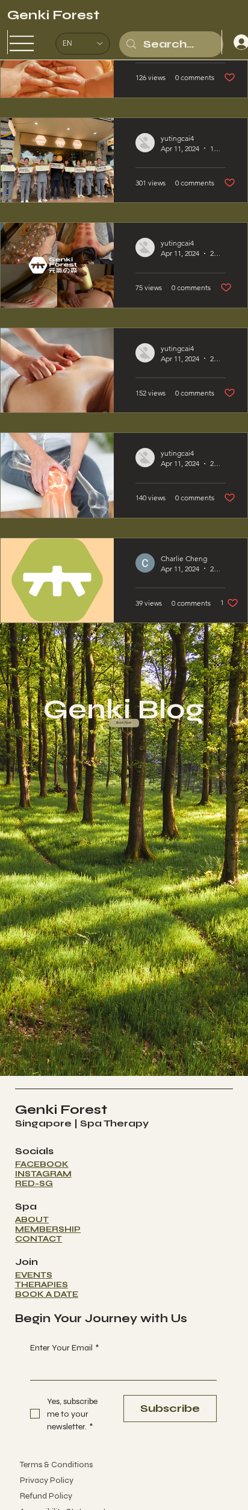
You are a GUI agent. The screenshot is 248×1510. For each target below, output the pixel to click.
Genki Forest (53, 15)
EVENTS (33, 1275)
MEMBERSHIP (48, 1229)
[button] (124, 723)
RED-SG (34, 1183)
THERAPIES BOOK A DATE (46, 1289)
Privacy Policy (42, 1480)
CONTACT (38, 1239)
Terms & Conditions (51, 1464)
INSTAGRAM (43, 1174)
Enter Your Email (64, 1348)
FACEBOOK (42, 1164)
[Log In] (234, 42)
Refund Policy (41, 1496)
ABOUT (32, 1220)
